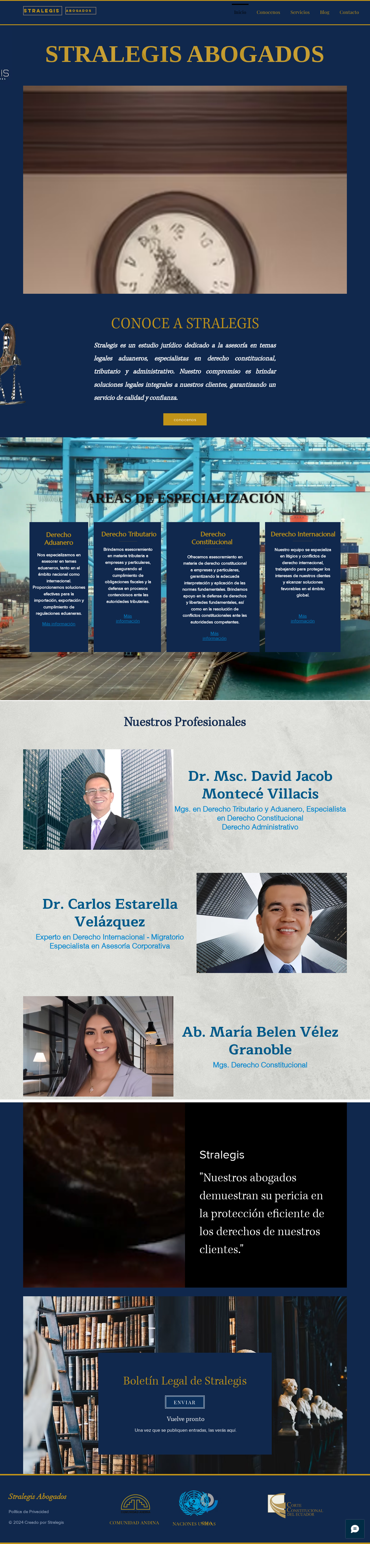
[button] (300, 9)
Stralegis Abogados (39, 1496)
